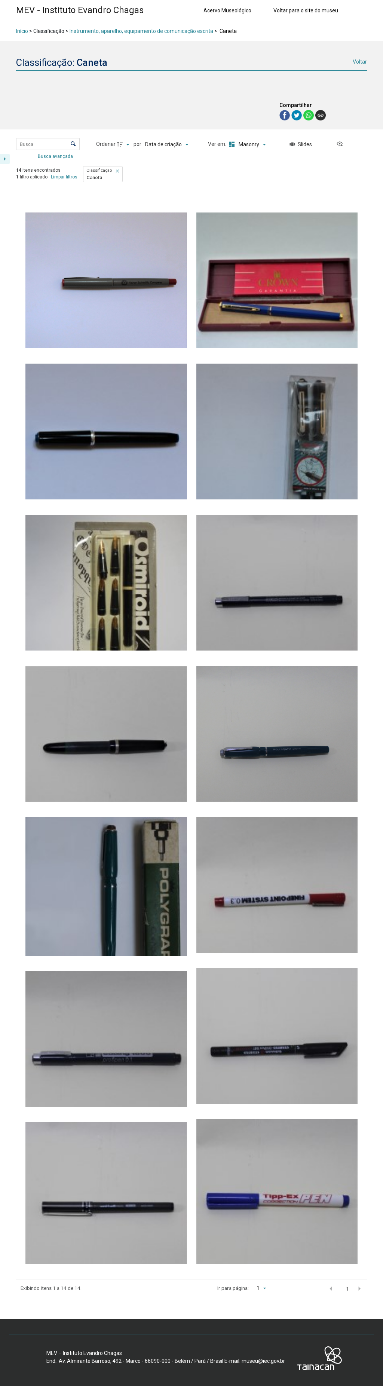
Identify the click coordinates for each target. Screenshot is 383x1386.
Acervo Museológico (227, 10)
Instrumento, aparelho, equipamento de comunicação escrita (141, 31)
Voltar (360, 62)
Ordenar (106, 144)
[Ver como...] (341, 144)
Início (22, 31)
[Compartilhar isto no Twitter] (297, 114)
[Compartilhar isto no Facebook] (285, 114)
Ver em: (217, 144)
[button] (118, 171)
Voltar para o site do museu (305, 10)
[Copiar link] (320, 115)
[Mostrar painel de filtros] (5, 159)
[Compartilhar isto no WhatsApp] (309, 114)
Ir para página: (233, 1288)
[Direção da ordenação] (124, 144)
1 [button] (347, 1289)
